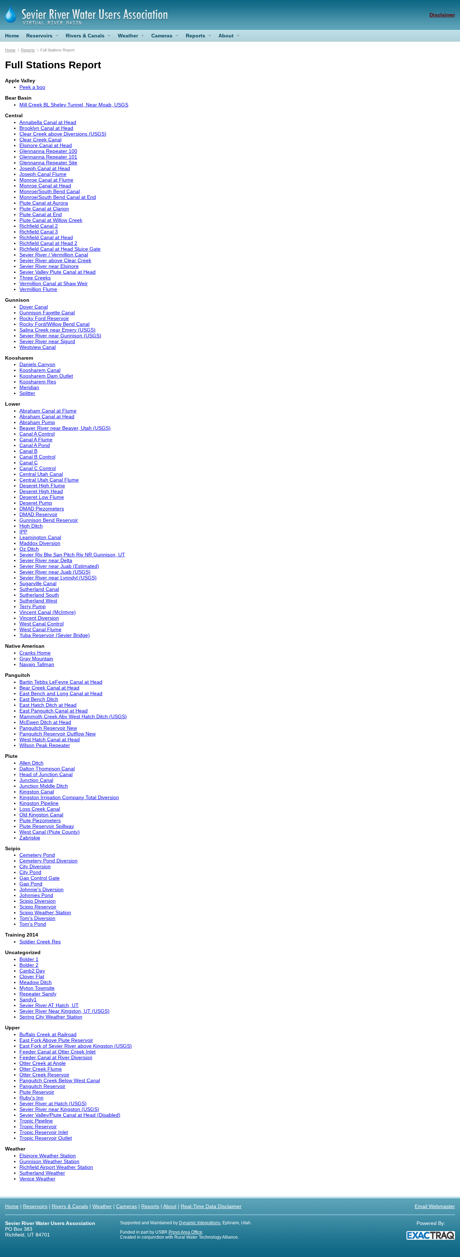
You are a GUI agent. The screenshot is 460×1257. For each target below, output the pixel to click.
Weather (126, 37)
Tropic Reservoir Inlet (43, 1132)
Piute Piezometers (40, 820)
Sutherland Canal (39, 589)
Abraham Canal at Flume (48, 411)
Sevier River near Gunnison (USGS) (60, 335)
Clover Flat (31, 976)
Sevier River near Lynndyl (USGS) (58, 577)
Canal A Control (37, 434)
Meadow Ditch (35, 982)
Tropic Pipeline (36, 1121)
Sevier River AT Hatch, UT (49, 1005)
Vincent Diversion (39, 618)
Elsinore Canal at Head (45, 145)
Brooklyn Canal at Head (46, 128)
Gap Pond (30, 884)
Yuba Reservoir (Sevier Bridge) (54, 635)
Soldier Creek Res (40, 941)
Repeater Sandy (37, 994)
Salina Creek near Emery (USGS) (57, 330)
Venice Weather (37, 1178)
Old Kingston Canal (41, 814)
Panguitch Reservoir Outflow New (57, 734)
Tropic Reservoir (38, 1126)
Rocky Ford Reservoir (44, 318)
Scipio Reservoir (37, 907)
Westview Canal (37, 347)
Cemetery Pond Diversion (48, 861)
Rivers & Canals (83, 37)
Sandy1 (28, 999)
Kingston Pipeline (39, 803)
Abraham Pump (37, 422)
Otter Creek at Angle (42, 1063)
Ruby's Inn (31, 1098)
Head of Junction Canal (46, 774)
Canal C (28, 462)
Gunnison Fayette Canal (47, 312)
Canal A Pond (34, 445)
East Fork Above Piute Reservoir (56, 1040)
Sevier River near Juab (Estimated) (59, 566)
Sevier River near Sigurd (47, 341)
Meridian (29, 387)
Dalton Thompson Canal (47, 768)
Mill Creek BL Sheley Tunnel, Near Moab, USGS (73, 105)
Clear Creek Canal (40, 139)
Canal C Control (37, 468)
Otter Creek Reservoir (44, 1075)
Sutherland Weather (42, 1173)
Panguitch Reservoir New (48, 728)
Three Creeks (35, 278)
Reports (193, 37)
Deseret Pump (35, 503)
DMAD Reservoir (38, 514)
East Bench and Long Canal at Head (60, 693)
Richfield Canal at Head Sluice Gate (60, 249)
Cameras (160, 37)
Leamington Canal (40, 537)
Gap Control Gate (39, 878)
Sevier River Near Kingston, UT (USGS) (64, 1011)
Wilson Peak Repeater (44, 745)
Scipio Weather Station (45, 912)
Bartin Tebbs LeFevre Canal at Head (60, 682)
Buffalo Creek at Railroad (48, 1034)
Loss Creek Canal (39, 809)
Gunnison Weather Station (49, 1161)
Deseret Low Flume (41, 497)
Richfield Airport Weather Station (56, 1167)
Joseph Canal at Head (44, 168)
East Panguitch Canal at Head (53, 711)
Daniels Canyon (37, 364)
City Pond (30, 872)
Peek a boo (32, 87)
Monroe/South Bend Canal (49, 191)
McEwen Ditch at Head (45, 722)
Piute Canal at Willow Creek (50, 220)
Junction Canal (36, 780)
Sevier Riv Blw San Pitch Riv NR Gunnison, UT (72, 554)
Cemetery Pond (37, 855)
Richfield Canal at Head (46, 237)
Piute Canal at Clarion (44, 208)
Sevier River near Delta (45, 560)
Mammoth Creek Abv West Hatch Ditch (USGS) (73, 716)
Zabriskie (29, 838)
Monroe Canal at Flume (46, 180)
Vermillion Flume (38, 289)
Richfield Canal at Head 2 (48, 243)
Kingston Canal (36, 791)
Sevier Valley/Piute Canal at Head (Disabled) (69, 1115)
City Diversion (35, 866)
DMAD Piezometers (41, 508)
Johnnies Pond (36, 895)
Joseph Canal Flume (42, 174)
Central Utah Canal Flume (49, 480)
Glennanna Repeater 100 (48, 151)
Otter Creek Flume (40, 1069)
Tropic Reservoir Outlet (45, 1138)
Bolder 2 (28, 965)
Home (12, 35)
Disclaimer (442, 15)
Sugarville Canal (37, 583)
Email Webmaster (435, 1206)
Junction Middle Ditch (43, 786)
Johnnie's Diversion (41, 889)
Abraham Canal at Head (46, 416)
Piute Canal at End (40, 214)
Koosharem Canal (39, 370)
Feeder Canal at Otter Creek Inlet (57, 1052)
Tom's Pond (32, 924)
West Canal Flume (40, 629)
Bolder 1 (28, 959)
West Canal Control (41, 624)
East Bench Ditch (38, 699)
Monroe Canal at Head (45, 185)
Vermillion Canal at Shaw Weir (53, 283)
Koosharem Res (37, 381)
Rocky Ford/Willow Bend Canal (54, 324)
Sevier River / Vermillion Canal (53, 255)
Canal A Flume (35, 439)
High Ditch (31, 526)
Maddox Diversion (39, 543)
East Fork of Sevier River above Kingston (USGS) (75, 1046)
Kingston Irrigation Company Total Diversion (69, 797)
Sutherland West (38, 601)
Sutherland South (39, 595)
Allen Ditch (31, 763)
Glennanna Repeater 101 (48, 157)
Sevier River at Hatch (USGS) (53, 1103)
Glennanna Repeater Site (48, 162)
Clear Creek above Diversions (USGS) (62, 134)
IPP (23, 531)
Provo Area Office (185, 1232)
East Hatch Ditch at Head (48, 705)
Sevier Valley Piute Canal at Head (57, 272)
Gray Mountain (36, 658)
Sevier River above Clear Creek (55, 260)
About (224, 37)
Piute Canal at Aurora (43, 203)
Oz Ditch (29, 549)
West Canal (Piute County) (49, 832)
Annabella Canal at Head (47, 122)
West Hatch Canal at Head (49, 739)
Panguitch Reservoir (42, 1086)
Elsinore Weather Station (47, 1155)
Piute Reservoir (36, 1092)
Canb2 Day (32, 971)
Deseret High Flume (42, 485)
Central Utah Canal (41, 474)
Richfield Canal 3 (38, 231)
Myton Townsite (37, 988)
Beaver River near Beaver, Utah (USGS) (65, 428)
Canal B (28, 451)
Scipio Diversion (37, 901)
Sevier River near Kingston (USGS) (59, 1109)
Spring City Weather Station (50, 1017)
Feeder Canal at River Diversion (55, 1057)
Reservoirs (37, 37)
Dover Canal (33, 307)
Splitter (27, 393)
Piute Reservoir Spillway (46, 826)
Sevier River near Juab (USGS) (55, 572)
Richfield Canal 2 (38, 226)
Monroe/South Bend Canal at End (57, 197)
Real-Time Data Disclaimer (211, 1206)
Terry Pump (32, 606)
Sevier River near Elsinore (49, 266)
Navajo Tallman (36, 664)
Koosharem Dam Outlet (46, 376)
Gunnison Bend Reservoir (48, 520)
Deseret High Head (41, 491)
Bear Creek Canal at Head (49, 688)
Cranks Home (35, 653)
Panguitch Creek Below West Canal (59, 1080)
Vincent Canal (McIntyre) (47, 612)
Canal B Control (37, 457)
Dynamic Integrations (199, 1222)
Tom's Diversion (37, 918)
